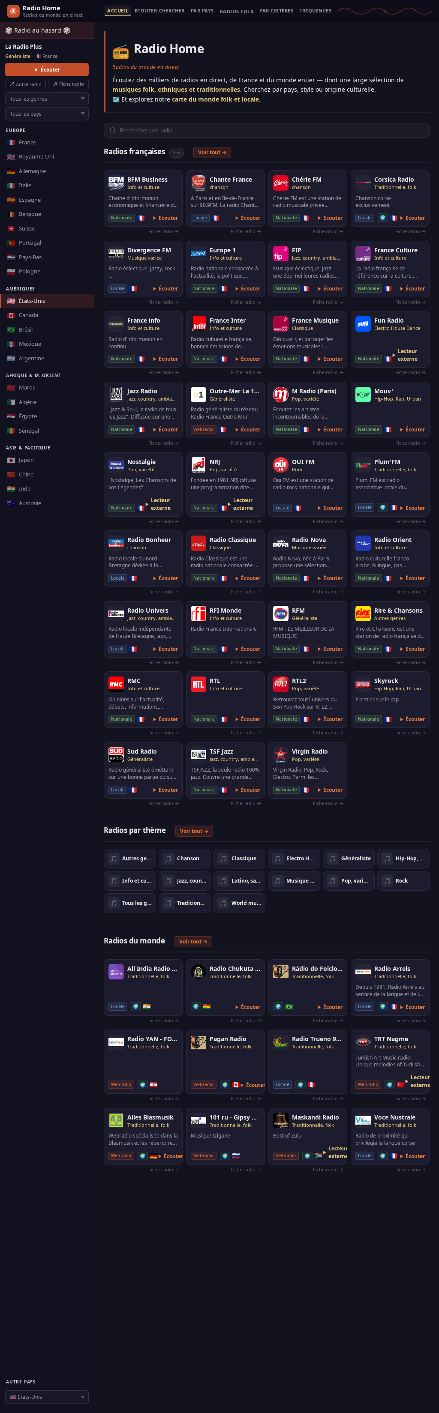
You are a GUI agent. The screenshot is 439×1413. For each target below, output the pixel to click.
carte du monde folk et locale (215, 99)
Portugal (24, 243)
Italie (19, 185)
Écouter (50, 69)
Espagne (24, 199)
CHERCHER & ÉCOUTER (159, 11)
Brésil (20, 329)
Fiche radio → (163, 231)
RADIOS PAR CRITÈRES (276, 11)
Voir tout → (212, 152)
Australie (24, 503)
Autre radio (29, 84)
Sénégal (23, 430)
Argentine (25, 358)
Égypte (22, 416)
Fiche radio (71, 84)
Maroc (21, 387)
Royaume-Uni (30, 157)
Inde (18, 489)
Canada (22, 315)
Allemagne (26, 171)
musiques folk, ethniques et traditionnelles (176, 89)
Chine (20, 474)
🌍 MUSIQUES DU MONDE (236, 13)
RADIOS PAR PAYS (202, 11)
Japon (20, 460)
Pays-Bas (24, 257)
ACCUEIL (118, 11)
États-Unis (26, 300)
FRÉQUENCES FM (315, 11)
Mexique (24, 344)
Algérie (21, 402)
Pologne (23, 271)
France (21, 142)
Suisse (21, 228)
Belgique (24, 214)
